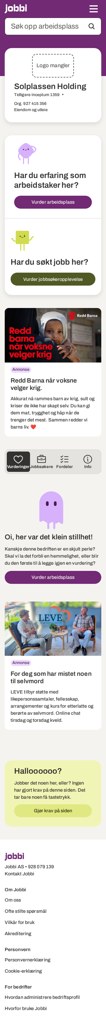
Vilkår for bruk (20, 922)
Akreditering (18, 933)
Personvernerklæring (27, 959)
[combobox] (53, 26)
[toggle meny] (93, 9)
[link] (53, 372)
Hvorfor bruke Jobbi (26, 1008)
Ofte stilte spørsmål (26, 911)
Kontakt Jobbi (19, 873)
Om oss (13, 899)
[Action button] (91, 26)
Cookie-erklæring (23, 970)
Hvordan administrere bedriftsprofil (42, 997)
